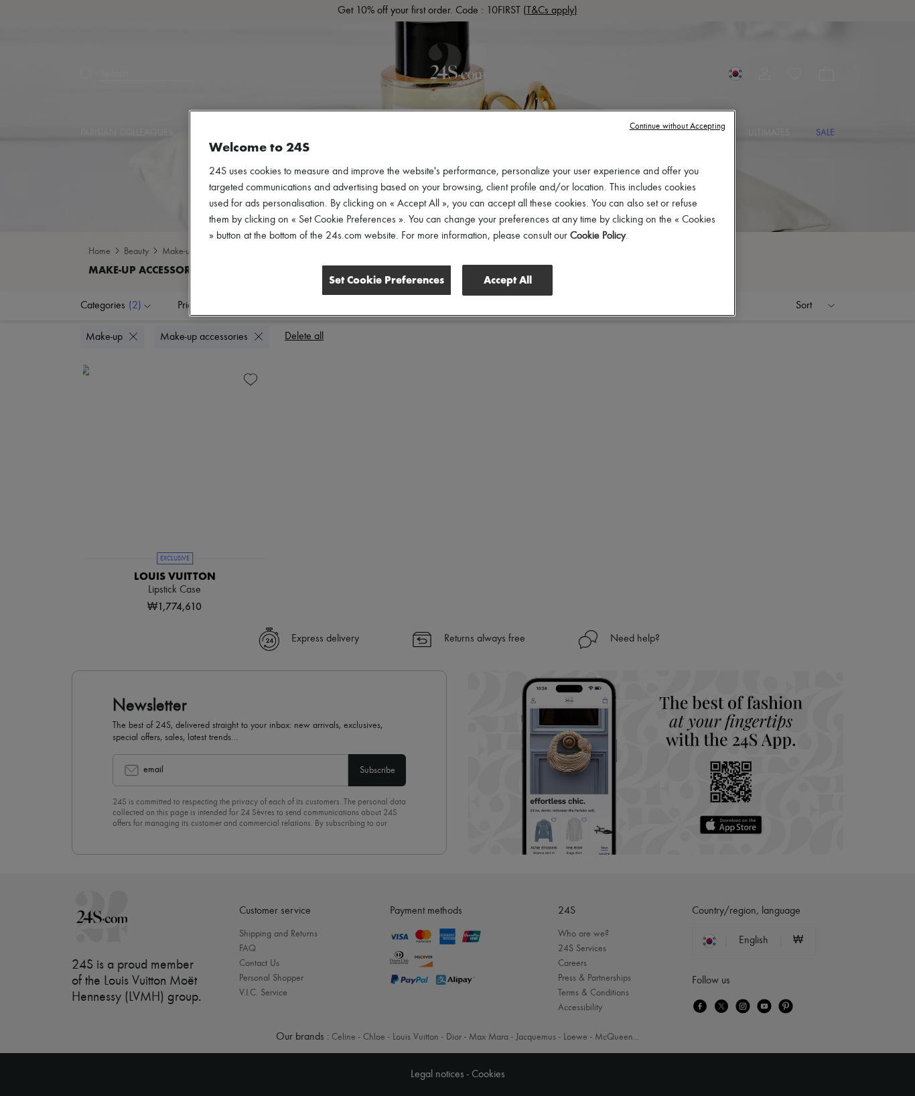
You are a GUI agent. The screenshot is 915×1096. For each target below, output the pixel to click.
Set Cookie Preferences (386, 279)
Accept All (508, 279)
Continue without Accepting (677, 126)
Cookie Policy (598, 236)
